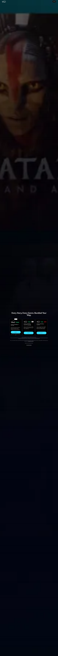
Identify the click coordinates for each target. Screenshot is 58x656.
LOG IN (54, 1)
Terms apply (29, 324)
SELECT (15, 332)
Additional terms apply (30, 341)
